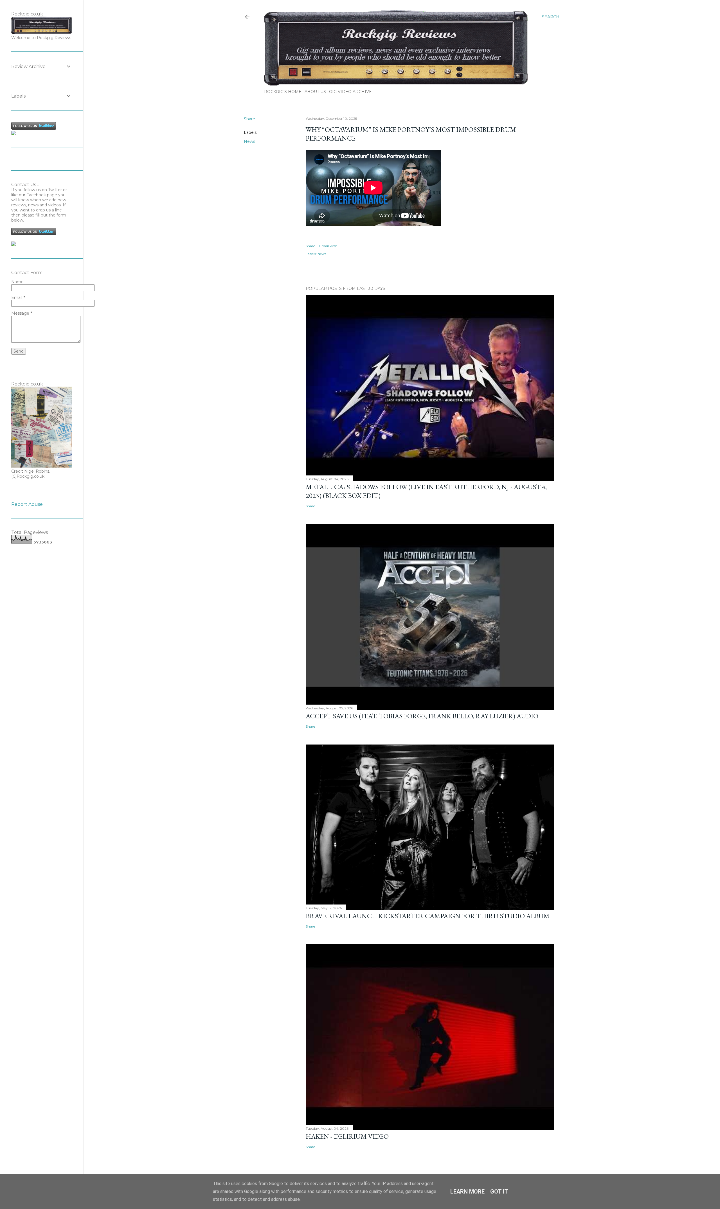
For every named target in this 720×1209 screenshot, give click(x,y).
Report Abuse (27, 504)
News (249, 141)
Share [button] (249, 118)
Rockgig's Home (283, 91)
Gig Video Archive (350, 91)
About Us (315, 91)
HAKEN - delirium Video (347, 1136)
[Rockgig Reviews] (13, 133)
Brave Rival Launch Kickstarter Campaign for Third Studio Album (428, 916)
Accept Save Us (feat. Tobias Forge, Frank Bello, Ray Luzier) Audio (422, 716)
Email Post (328, 246)
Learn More (467, 1191)
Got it (499, 1191)
